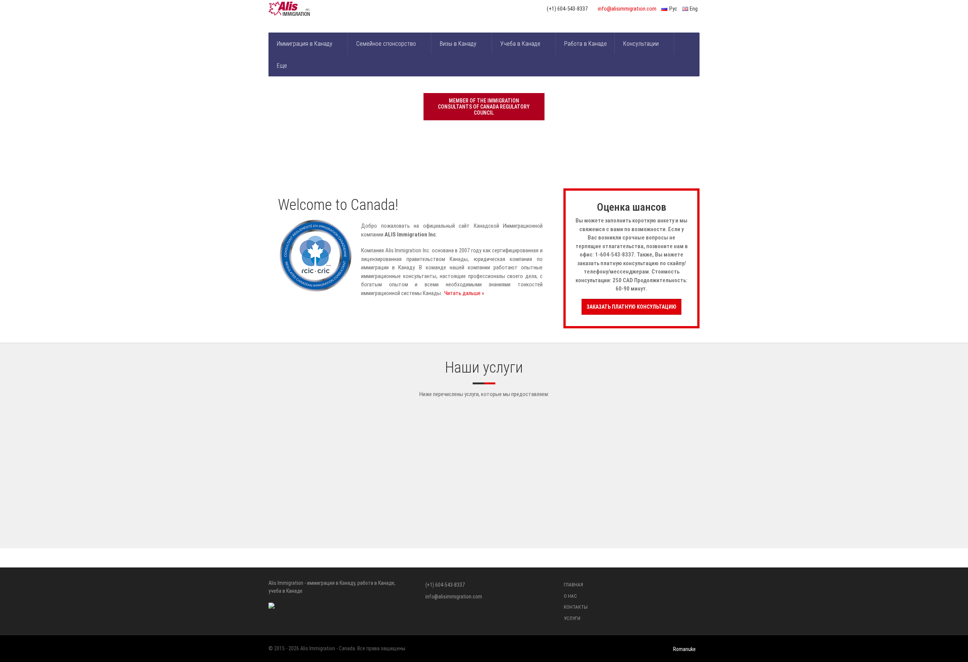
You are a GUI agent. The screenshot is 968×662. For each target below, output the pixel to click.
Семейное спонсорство (386, 43)
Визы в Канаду (458, 43)
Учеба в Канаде (520, 43)
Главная (573, 584)
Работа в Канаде (585, 43)
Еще (282, 65)
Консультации (641, 43)
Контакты (576, 607)
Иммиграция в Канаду (304, 43)
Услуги (572, 618)
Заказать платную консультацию (631, 307)
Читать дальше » (464, 293)
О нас (570, 596)
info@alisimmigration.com (627, 8)
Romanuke (684, 649)
